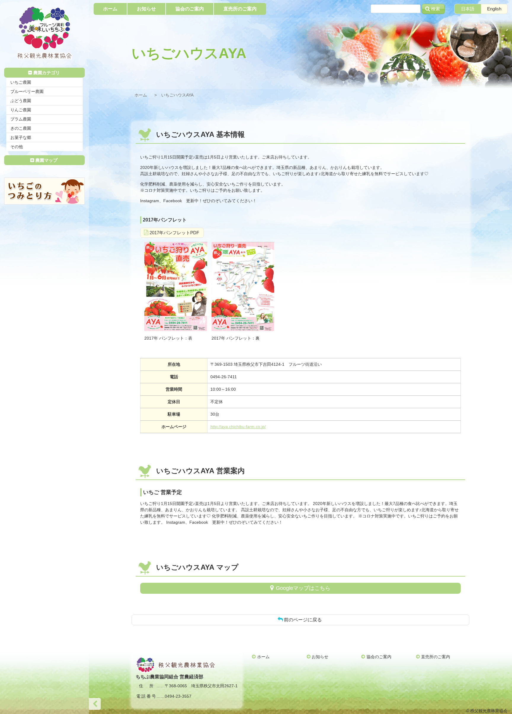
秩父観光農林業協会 (44, 33)
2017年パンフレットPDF (174, 232)
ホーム (141, 95)
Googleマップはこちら (303, 588)
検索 (435, 8)
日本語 (467, 8)
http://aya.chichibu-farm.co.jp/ (238, 426)
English (494, 8)
